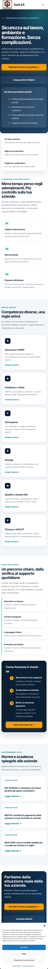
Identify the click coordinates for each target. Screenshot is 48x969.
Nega (24, 954)
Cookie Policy (16, 966)
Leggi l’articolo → (13, 796)
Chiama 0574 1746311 (24, 80)
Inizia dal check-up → (24, 725)
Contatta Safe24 (24, 919)
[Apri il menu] (43, 4)
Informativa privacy (28, 966)
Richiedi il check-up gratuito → (24, 67)
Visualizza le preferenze (24, 960)
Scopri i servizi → (12, 365)
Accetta (24, 947)
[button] (44, 925)
